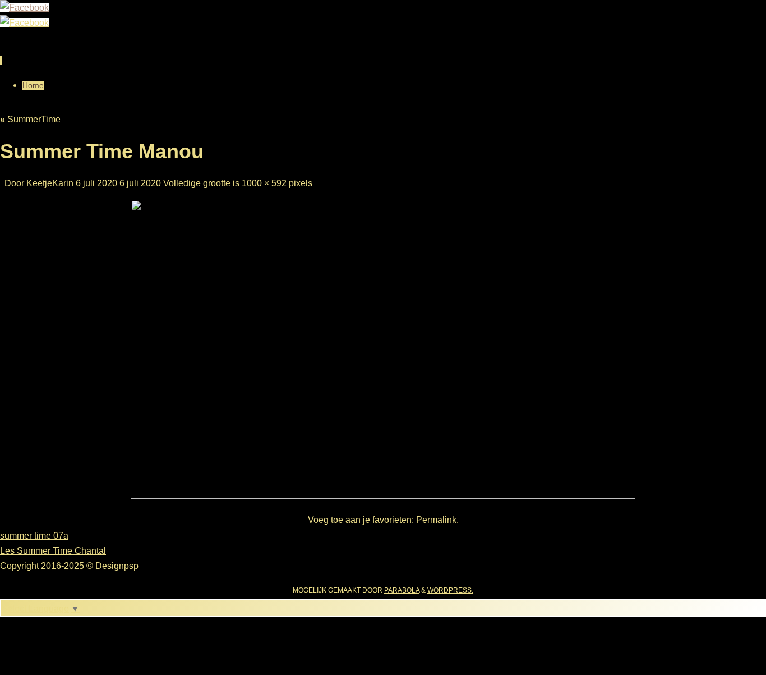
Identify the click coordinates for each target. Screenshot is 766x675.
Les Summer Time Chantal (53, 550)
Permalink (436, 520)
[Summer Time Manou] (383, 495)
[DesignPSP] (24, 7)
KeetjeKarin (49, 183)
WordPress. (450, 590)
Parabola (401, 590)
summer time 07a (34, 535)
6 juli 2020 (96, 183)
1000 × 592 (264, 183)
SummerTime (30, 119)
